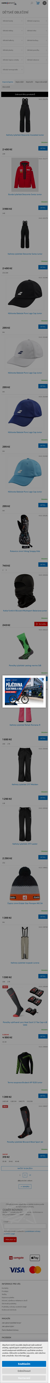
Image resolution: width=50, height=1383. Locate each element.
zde (27, 1355)
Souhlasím (24, 1364)
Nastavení (24, 1378)
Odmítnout (24, 1371)
